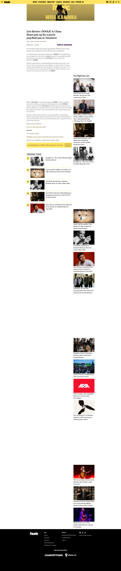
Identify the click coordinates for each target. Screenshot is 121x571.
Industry (51, 2)
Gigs (73, 2)
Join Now (68, 145)
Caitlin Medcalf (42, 41)
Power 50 (80, 2)
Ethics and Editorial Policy (49, 542)
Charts (59, 2)
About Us (46, 535)
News (35, 2)
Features (42, 2)
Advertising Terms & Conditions (50, 545)
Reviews (66, 2)
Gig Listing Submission (66, 537)
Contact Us (64, 540)
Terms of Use (46, 540)
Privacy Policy (46, 537)
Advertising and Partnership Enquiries (69, 535)
